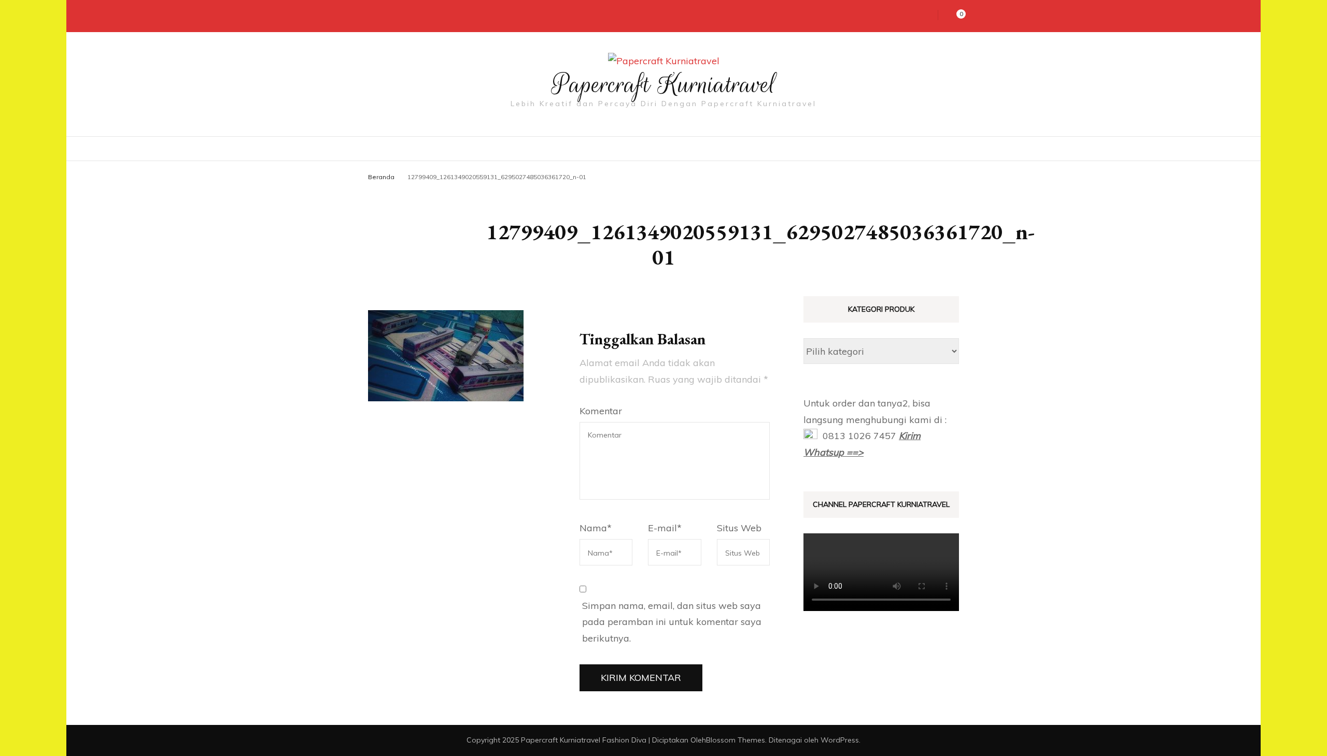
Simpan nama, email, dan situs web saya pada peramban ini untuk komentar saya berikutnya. (671, 622)
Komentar (601, 411)
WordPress (840, 740)
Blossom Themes (735, 740)
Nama (596, 528)
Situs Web (739, 528)
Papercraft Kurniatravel (664, 84)
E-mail (665, 528)
